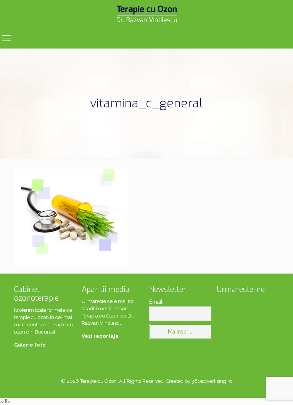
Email (156, 302)
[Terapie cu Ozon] (146, 13)
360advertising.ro (212, 381)
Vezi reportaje (100, 336)
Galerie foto (30, 345)
